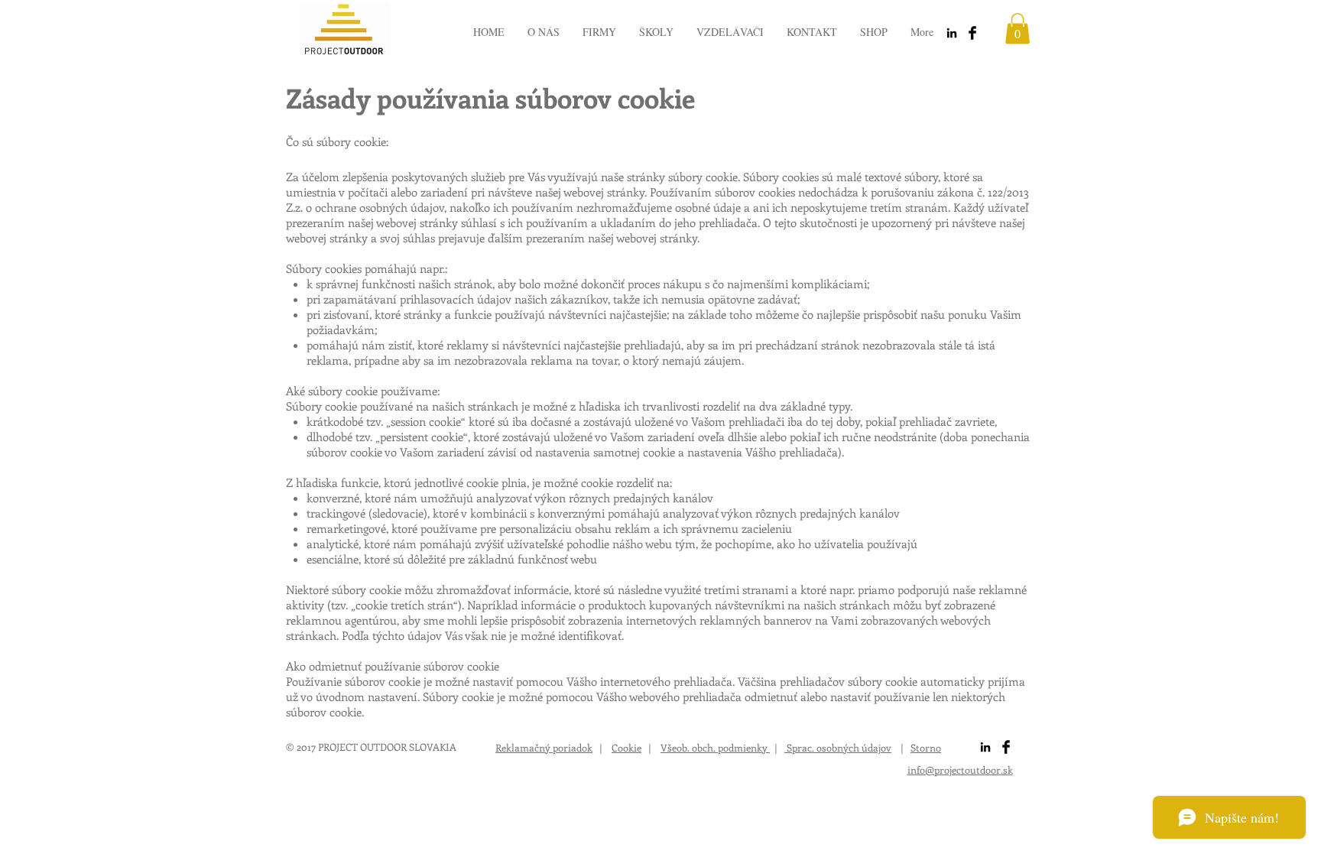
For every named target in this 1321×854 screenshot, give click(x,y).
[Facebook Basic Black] (972, 33)
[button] (1018, 28)
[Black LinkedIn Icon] (952, 33)
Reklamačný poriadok (543, 747)
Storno (925, 747)
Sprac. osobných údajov (837, 747)
